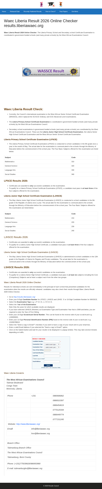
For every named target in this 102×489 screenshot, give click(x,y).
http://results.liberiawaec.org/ (24, 297)
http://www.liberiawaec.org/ (28, 424)
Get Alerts (75, 11)
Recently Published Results (33, 11)
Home (4, 11)
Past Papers (64, 11)
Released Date (15, 11)
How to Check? (51, 11)
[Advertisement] (51, 53)
